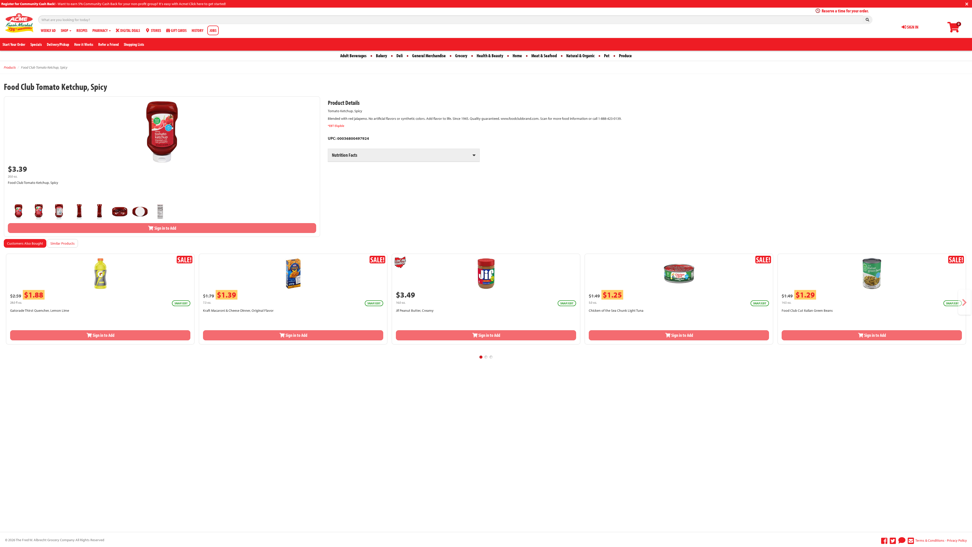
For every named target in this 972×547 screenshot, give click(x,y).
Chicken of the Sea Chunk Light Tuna (616, 310)
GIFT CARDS (178, 30)
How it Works (83, 44)
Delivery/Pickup (58, 44)
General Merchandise (429, 55)
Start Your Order (14, 44)
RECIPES (81, 30)
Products (10, 67)
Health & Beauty (490, 55)
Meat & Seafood (544, 55)
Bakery (381, 55)
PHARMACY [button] (100, 30)
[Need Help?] (902, 540)
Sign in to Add (165, 228)
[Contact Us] (911, 540)
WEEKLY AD (48, 30)
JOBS (213, 30)
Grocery (461, 55)
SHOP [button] (65, 30)
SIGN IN (912, 27)
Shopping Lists (134, 44)
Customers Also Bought (25, 243)
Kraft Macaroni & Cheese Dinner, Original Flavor (238, 310)
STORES (155, 30)
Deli (399, 55)
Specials (36, 44)
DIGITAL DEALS (129, 30)
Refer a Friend (108, 44)
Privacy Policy (957, 540)
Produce (625, 55)
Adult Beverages (353, 55)
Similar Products (62, 243)
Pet (607, 55)
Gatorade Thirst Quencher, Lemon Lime (39, 310)
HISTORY (197, 30)
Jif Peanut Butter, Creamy (415, 310)
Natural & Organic (580, 55)
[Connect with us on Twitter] (893, 540)
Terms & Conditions (929, 540)
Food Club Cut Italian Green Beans (807, 310)
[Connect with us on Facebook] (884, 540)
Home (517, 55)
